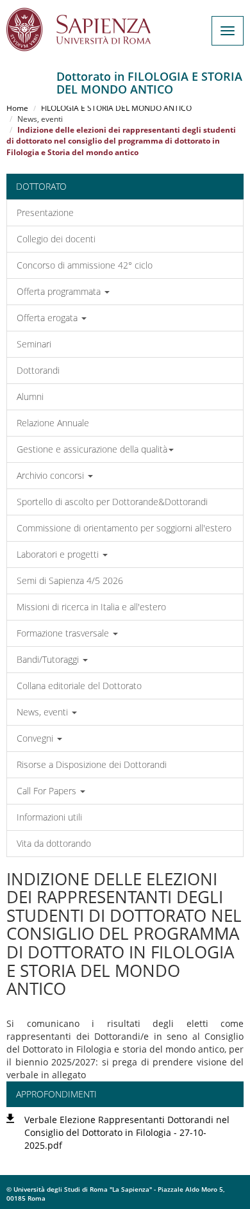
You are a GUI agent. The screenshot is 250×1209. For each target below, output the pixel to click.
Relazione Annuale (53, 423)
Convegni (36, 738)
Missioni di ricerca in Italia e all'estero (91, 607)
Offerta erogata (48, 318)
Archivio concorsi (52, 475)
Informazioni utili (49, 817)
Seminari (34, 344)
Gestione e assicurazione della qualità (92, 449)
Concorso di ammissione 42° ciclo (85, 265)
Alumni (30, 396)
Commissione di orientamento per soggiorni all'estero (124, 528)
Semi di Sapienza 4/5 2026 (70, 580)
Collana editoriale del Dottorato (79, 686)
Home (17, 108)
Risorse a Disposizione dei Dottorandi (92, 764)
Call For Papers (48, 791)
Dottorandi (38, 370)
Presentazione (45, 212)
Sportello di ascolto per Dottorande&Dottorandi (112, 502)
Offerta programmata (60, 291)
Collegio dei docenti (56, 239)
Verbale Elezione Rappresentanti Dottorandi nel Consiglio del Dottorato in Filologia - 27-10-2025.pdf (126, 1132)
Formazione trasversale (64, 633)
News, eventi (44, 712)
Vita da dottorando (54, 843)
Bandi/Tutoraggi (49, 659)
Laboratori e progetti (59, 554)
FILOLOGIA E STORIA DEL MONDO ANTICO (116, 108)
